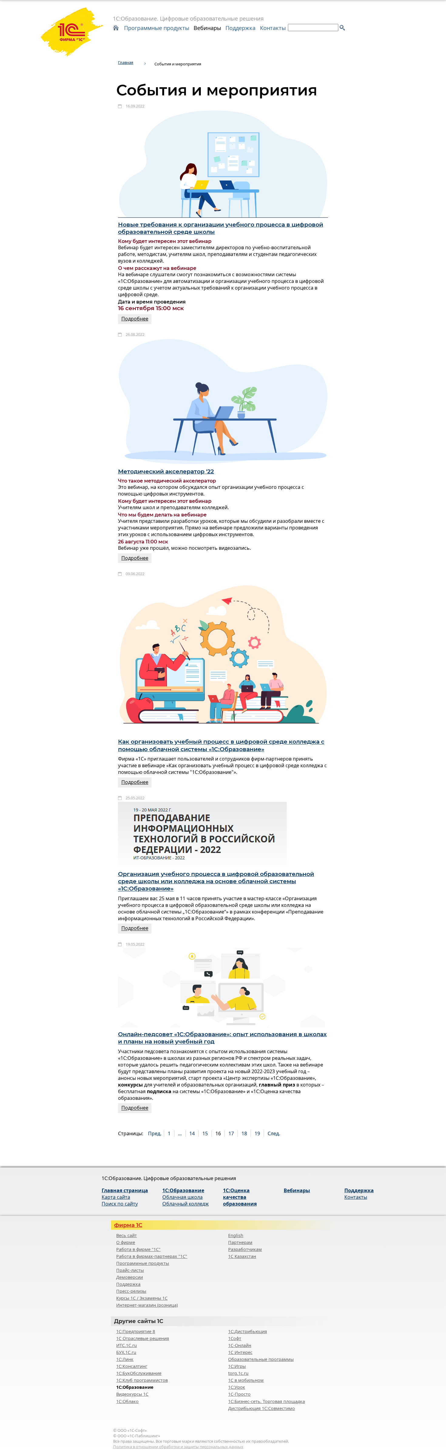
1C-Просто (239, 1394)
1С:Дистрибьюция (247, 1331)
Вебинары (207, 28)
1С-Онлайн (239, 1345)
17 (231, 1133)
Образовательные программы (261, 1359)
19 (257, 1133)
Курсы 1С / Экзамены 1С (141, 1298)
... (180, 1133)
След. (274, 1133)
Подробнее (134, 318)
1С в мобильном (246, 1380)
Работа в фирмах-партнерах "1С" (151, 1256)
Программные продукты (156, 28)
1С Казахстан (242, 1256)
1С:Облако (127, 1401)
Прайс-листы (130, 1270)
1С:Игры (237, 1366)
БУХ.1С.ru (126, 1352)
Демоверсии (129, 1277)
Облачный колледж (185, 1203)
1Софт (234, 1338)
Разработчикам (245, 1249)
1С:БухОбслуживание (138, 1373)
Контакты (273, 28)
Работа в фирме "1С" (138, 1249)
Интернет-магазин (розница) (147, 1305)
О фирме (125, 1242)
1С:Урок (236, 1387)
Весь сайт (126, 1235)
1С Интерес (240, 1352)
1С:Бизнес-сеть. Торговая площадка (266, 1401)
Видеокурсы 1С (132, 1394)
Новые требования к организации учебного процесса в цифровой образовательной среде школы (220, 228)
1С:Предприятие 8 (135, 1331)
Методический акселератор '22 (166, 471)
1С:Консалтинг (131, 1366)
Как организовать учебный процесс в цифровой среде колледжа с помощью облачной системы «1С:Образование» (221, 745)
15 (205, 1133)
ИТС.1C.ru (126, 1345)
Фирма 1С (128, 1225)
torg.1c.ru (238, 1373)
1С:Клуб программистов (142, 1380)
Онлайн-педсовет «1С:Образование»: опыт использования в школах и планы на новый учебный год (222, 1038)
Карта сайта (116, 1197)
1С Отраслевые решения (142, 1338)
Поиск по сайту (120, 1203)
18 (244, 1133)
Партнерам (240, 1242)
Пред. (154, 1133)
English (235, 1235)
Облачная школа (182, 1197)
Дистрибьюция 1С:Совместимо (261, 1408)
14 (192, 1133)
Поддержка (240, 28)
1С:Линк (124, 1359)
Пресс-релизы (131, 1291)
